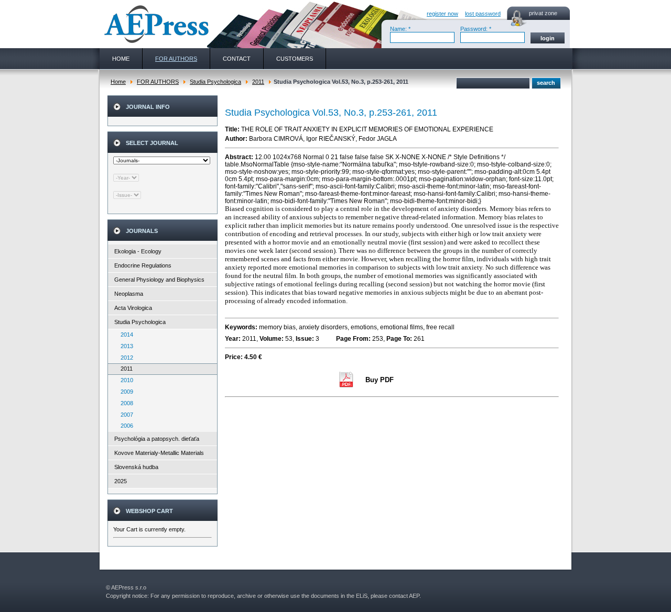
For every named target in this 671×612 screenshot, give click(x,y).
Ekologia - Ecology (137, 251)
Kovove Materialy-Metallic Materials (159, 453)
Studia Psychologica (215, 82)
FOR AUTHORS (158, 82)
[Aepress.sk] (155, 24)
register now (442, 13)
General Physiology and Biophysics (159, 279)
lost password (483, 13)
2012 (124, 357)
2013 (124, 346)
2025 (120, 481)
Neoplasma (128, 294)
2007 (124, 414)
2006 (124, 425)
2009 (124, 391)
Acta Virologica (133, 308)
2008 (124, 403)
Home (118, 82)
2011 (258, 82)
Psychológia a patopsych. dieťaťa (156, 439)
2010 (124, 380)
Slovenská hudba (136, 467)
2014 (124, 334)
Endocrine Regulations (142, 265)
